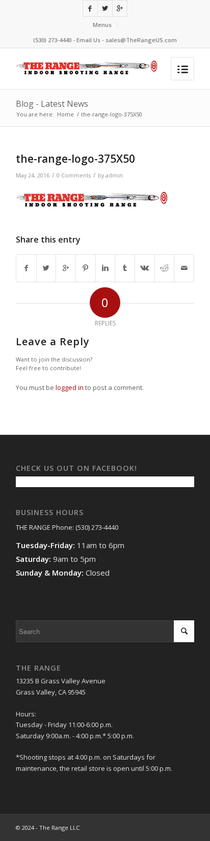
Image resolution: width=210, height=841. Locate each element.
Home (65, 114)
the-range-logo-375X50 (75, 159)
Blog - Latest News (52, 103)
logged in (70, 387)
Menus (102, 24)
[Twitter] (105, 8)
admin (114, 175)
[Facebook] (90, 8)
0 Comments (74, 175)
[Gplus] (120, 8)
